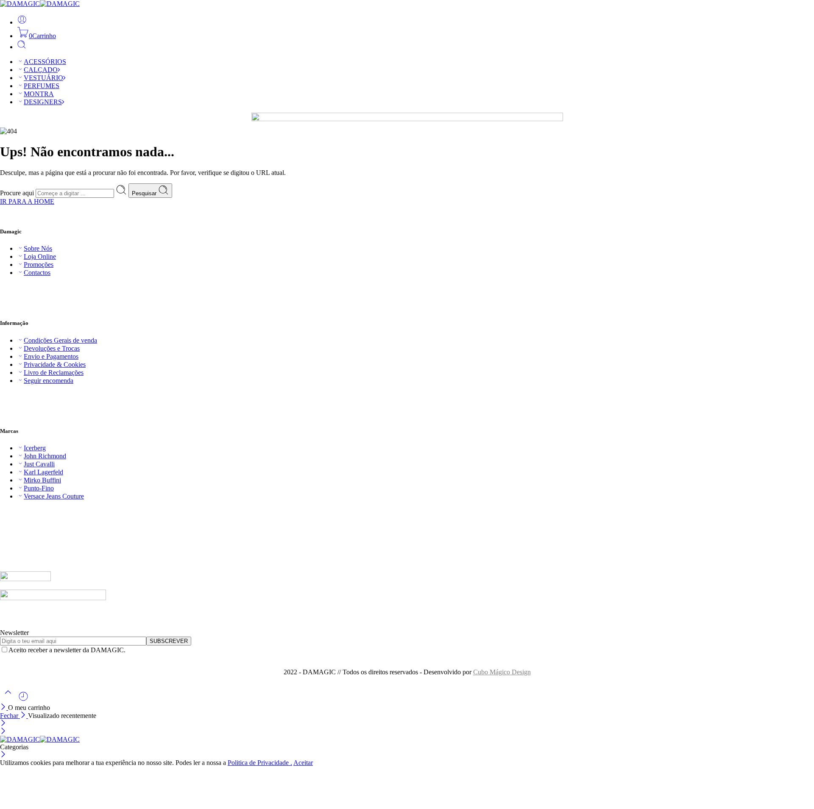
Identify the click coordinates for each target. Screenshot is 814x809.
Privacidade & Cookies (55, 364)
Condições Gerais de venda (60, 340)
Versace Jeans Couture (54, 496)
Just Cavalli (39, 464)
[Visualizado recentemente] (23, 699)
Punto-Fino (39, 488)
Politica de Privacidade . (260, 762)
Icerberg (35, 448)
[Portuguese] (21, 510)
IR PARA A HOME (27, 201)
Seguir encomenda (48, 380)
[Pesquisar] (21, 46)
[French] (12, 510)
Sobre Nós (38, 248)
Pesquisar (145, 193)
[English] (4, 510)
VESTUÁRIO (43, 77)
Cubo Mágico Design (502, 672)
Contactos (37, 272)
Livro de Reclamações (54, 372)
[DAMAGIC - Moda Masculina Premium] (40, 3)
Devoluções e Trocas (52, 348)
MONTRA (39, 93)
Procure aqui (18, 193)
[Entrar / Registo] (22, 22)
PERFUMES (41, 85)
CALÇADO (41, 69)
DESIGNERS (43, 101)
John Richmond (45, 456)
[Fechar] (4, 707)
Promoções (38, 264)
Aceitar (303, 762)
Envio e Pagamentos (51, 356)
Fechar (10, 715)
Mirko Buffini (42, 480)
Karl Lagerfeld (43, 472)
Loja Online (40, 256)
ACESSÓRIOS (45, 61)
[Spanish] (29, 510)
